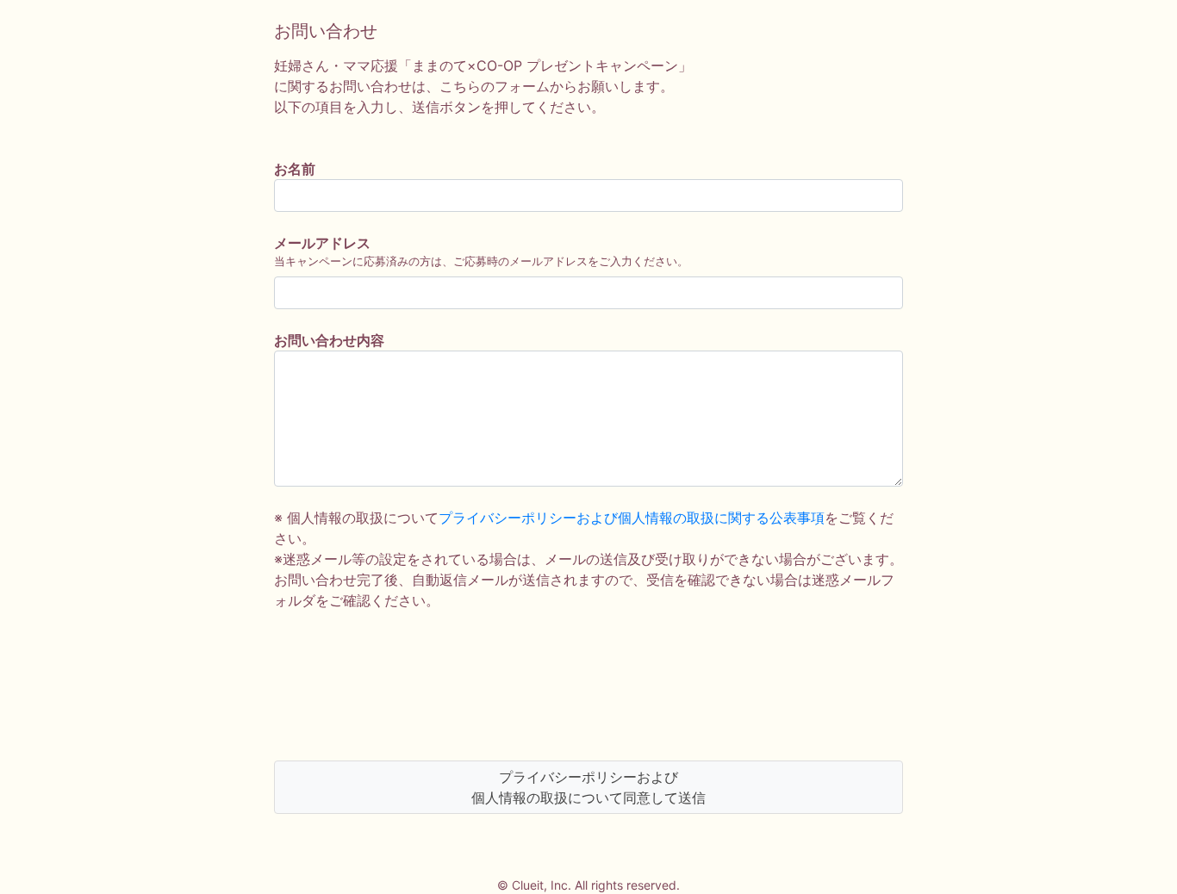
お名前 (294, 168)
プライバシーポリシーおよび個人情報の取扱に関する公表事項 (632, 517)
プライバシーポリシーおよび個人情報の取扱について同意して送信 (588, 787)
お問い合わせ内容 (329, 340)
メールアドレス (322, 242)
